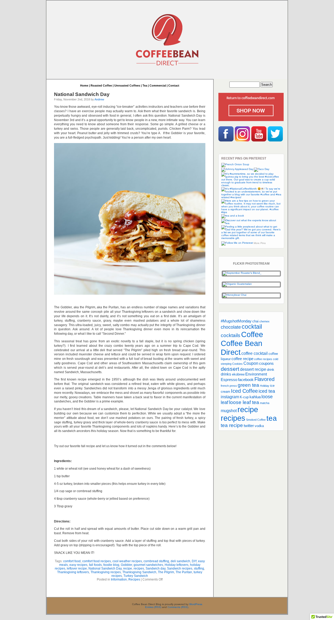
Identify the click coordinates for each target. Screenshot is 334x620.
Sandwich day (155, 568)
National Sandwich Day (82, 94)
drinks (226, 374)
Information (119, 579)
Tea (144, 85)
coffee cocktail (254, 353)
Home (84, 85)
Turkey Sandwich (135, 576)
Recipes (134, 579)
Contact (173, 85)
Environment (256, 374)
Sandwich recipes (179, 568)
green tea (248, 385)
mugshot (229, 410)
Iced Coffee (244, 391)
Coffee (252, 334)
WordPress (195, 604)
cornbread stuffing (156, 561)
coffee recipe (242, 359)
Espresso (229, 380)
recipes (139, 568)
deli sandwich (180, 561)
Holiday (264, 385)
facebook (246, 380)
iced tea (267, 391)
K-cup (244, 397)
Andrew (99, 99)
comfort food (72, 561)
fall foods (95, 565)
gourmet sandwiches (148, 565)
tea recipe (232, 425)
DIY (194, 561)
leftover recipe (77, 568)
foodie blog (111, 565)
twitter (249, 426)
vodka (259, 426)
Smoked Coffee (256, 419)
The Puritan (184, 572)
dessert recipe (253, 369)
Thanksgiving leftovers (73, 572)
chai (255, 321)
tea (271, 418)
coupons (266, 363)
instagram (230, 396)
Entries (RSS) (153, 607)
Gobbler (126, 565)
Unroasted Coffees (127, 85)
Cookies (237, 363)
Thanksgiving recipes (106, 572)
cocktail (252, 326)
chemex (264, 321)
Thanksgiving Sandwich (139, 572)
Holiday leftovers (176, 565)
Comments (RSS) (178, 607)
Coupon (250, 363)
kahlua (255, 397)
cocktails (230, 335)
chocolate (231, 327)
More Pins (260, 243)
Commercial (158, 85)
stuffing (199, 568)
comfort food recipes (96, 561)
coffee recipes (263, 359)
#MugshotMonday (236, 321)
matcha (264, 403)
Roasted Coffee (101, 85)
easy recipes (78, 565)
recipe (127, 568)
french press (229, 385)
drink (270, 370)
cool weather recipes (127, 561)
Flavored (264, 379)
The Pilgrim (166, 572)
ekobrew (238, 374)
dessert (230, 369)
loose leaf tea (244, 402)
